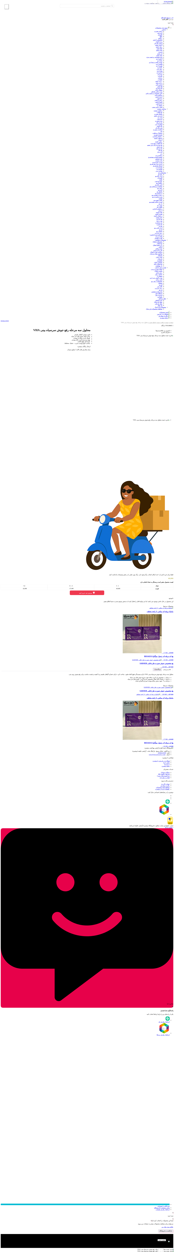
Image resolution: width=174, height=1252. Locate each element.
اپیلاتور (160, 247)
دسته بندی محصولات (161, 28)
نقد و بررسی (167, 669)
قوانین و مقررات (165, 777)
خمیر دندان (159, 257)
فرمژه (160, 52)
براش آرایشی (158, 100)
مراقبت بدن (158, 155)
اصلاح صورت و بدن (156, 269)
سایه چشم (159, 50)
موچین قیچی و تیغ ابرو (155, 62)
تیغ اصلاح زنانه (158, 264)
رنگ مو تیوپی (158, 181)
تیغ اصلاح (159, 243)
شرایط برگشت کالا (164, 774)
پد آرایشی (159, 98)
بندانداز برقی (158, 274)
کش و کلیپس (158, 238)
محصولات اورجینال (160, 307)
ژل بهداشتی (158, 266)
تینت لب (159, 74)
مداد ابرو (159, 60)
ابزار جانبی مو (158, 228)
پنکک (161, 36)
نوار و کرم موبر (157, 250)
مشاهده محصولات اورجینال (154, 309)
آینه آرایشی (159, 103)
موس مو (159, 205)
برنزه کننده (159, 41)
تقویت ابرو (159, 66)
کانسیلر (160, 34)
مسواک (160, 255)
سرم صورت (158, 121)
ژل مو (160, 204)
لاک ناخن (159, 86)
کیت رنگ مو (158, 185)
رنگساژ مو (159, 183)
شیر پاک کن (158, 128)
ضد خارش (159, 219)
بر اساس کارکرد (157, 136)
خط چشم (159, 48)
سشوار (160, 283)
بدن (161, 154)
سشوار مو (159, 231)
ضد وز (160, 226)
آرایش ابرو (159, 59)
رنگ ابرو (159, 67)
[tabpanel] (87, 1242)
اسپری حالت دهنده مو (155, 202)
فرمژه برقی (158, 295)
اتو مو (160, 229)
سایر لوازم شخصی (156, 291)
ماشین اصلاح (158, 271)
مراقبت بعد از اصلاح (156, 252)
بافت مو (160, 286)
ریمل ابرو (159, 69)
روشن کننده (158, 141)
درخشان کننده (158, 216)
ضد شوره (159, 224)
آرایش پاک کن (158, 43)
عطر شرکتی (158, 304)
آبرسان (160, 140)
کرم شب (159, 119)
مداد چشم (159, 55)
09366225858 (162, 753)
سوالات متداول (165, 772)
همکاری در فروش (162, 314)
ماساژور (159, 297)
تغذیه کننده (159, 212)
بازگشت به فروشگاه (166, 1231)
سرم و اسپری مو (157, 197)
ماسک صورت (158, 114)
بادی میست (158, 160)
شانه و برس (158, 236)
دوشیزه (171, 322)
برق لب (160, 78)
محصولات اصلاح (157, 241)
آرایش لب (159, 72)
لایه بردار (159, 152)
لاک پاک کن (159, 88)
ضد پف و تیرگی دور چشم (154, 145)
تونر (161, 131)
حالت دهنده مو (158, 200)
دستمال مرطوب (157, 133)
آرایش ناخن (159, 85)
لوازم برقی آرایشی (160, 267)
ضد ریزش (159, 221)
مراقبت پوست (158, 110)
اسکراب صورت (157, 129)
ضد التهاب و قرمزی (156, 143)
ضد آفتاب (159, 112)
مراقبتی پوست (161, 109)
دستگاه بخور (158, 293)
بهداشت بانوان (158, 262)
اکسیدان (159, 178)
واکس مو (159, 207)
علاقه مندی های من (167, 1227)
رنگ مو (160, 174)
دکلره (160, 179)
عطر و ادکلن (162, 298)
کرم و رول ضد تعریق (156, 164)
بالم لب (160, 76)
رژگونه (160, 38)
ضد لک (160, 150)
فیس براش (159, 279)
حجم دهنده (159, 217)
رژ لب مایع (159, 83)
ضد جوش (159, 147)
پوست (167, 322)
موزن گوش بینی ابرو (156, 278)
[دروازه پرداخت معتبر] (170, 824)
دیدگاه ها (158, 669)
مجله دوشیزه (164, 318)
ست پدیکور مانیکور (156, 91)
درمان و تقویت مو (157, 195)
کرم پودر (159, 33)
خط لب (160, 79)
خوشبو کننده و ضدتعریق (155, 157)
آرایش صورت (158, 31)
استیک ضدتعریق (157, 166)
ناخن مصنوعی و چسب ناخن (154, 93)
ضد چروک (159, 122)
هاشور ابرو (159, 64)
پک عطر (160, 305)
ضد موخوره (158, 222)
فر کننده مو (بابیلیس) (156, 235)
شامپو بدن (159, 169)
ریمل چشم (159, 47)
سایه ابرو (159, 71)
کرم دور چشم (158, 116)
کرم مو (160, 190)
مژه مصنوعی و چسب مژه (154, 57)
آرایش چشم (158, 45)
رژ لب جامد (158, 81)
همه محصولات (163, 312)
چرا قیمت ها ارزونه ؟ (163, 776)
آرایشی (164, 29)
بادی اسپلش (158, 159)
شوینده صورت (158, 135)
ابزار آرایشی (158, 97)
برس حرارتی (158, 233)
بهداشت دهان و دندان (156, 254)
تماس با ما (166, 762)
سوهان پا (159, 105)
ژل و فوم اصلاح (157, 245)
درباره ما (167, 764)
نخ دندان (160, 259)
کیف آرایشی (158, 102)
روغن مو (159, 188)
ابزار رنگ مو (158, 176)
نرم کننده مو (158, 193)
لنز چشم (159, 53)
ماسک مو (159, 191)
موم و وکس (158, 248)
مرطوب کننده (158, 138)
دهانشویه (159, 260)
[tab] (167, 669)
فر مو (160, 290)
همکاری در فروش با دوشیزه (161, 761)
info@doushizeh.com (157, 754)
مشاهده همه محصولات (163, 787)
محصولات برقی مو (156, 281)
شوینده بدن (159, 167)
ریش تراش (159, 273)
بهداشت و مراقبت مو (156, 186)
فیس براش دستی (157, 107)
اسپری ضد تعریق (157, 162)
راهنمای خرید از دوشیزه (162, 789)
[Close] (7, 6)
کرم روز (159, 117)
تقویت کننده (158, 214)
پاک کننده (159, 126)
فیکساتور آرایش (157, 40)
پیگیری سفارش (163, 316)
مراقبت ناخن (158, 95)
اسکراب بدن (158, 124)
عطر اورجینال (158, 302)
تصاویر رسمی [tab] (161, 1240)
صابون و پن (159, 171)
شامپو (160, 198)
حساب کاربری (165, 784)
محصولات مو (162, 172)
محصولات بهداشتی (160, 240)
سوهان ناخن (158, 90)
